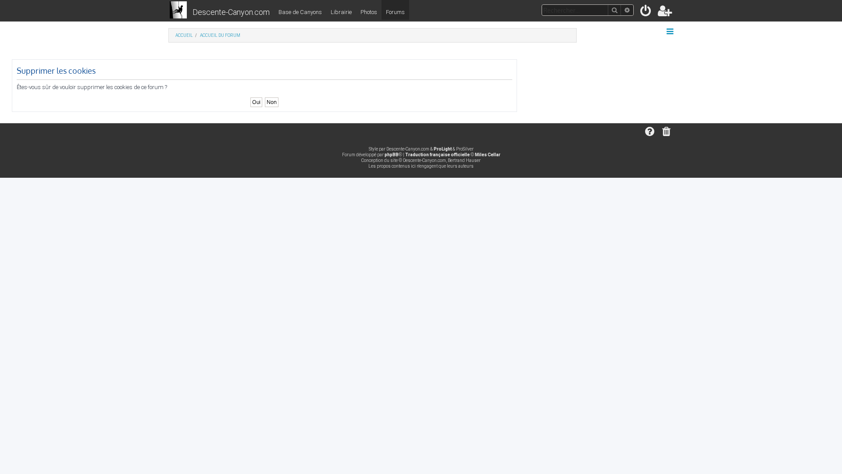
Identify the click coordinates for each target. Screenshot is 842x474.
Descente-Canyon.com (231, 12)
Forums (395, 12)
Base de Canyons (300, 12)
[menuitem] (646, 12)
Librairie (341, 12)
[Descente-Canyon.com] (178, 10)
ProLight (443, 149)
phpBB (392, 154)
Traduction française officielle (437, 154)
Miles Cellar (487, 154)
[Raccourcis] (671, 31)
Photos (368, 12)
